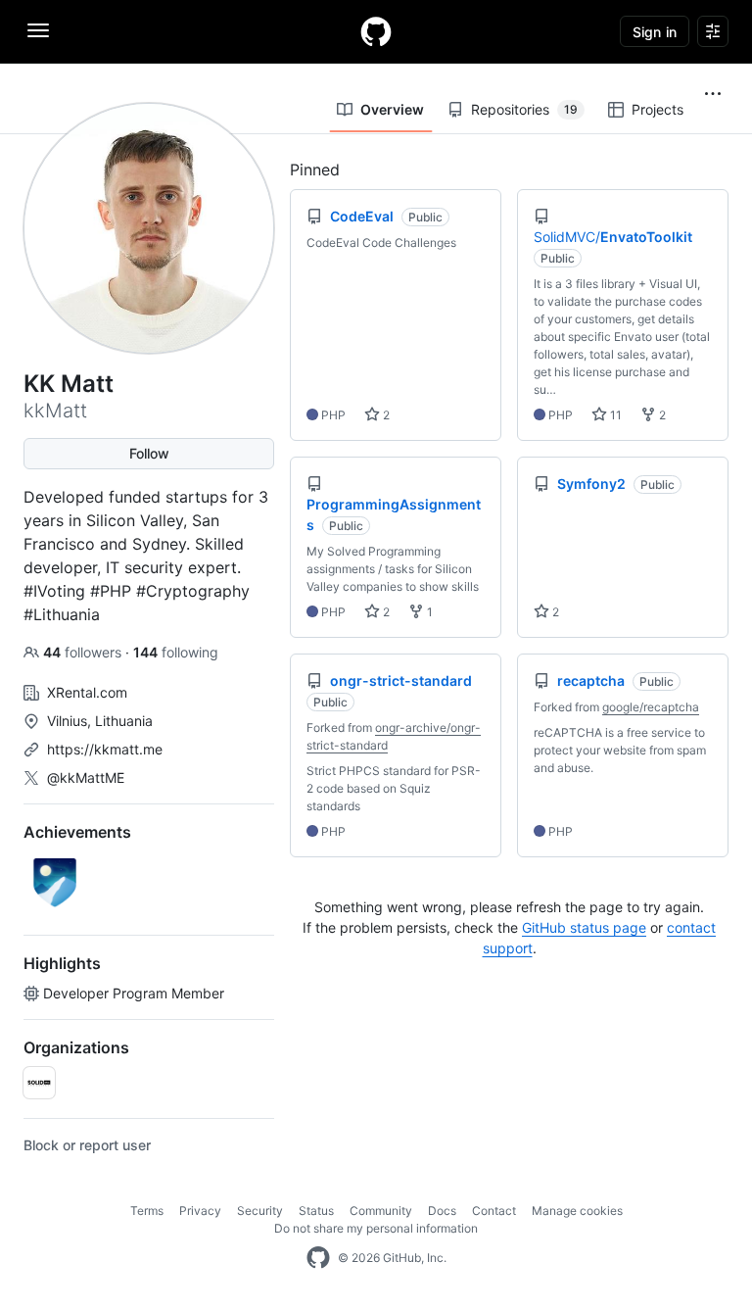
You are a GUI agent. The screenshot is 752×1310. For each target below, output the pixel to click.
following (175, 652)
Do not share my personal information (376, 1228)
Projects (657, 109)
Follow (149, 453)
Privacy (200, 1210)
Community (381, 1210)
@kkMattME (85, 777)
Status (316, 1210)
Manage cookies (577, 1210)
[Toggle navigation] (38, 30)
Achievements (77, 832)
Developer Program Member (133, 993)
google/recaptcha (650, 707)
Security (260, 1210)
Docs (442, 1210)
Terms (147, 1210)
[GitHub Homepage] (318, 1258)
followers (84, 652)
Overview (392, 109)
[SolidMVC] (39, 1082)
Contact (494, 1210)
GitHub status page (584, 927)
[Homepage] (376, 31)
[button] (712, 94)
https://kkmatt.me (105, 749)
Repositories (524, 109)
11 (614, 415)
